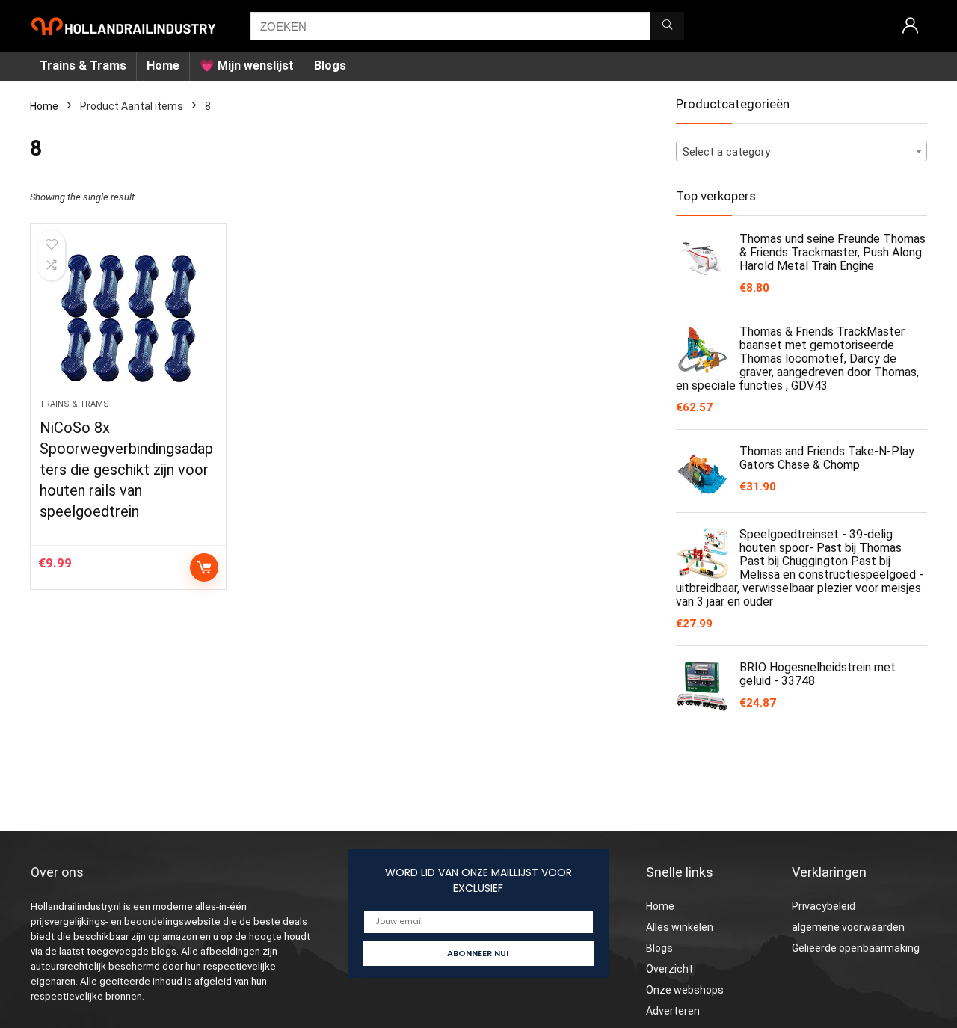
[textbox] (801, 151)
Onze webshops (685, 990)
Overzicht (669, 969)
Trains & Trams (83, 65)
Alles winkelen (679, 927)
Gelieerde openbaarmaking (856, 948)
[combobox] (801, 151)
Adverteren (673, 1011)
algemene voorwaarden (848, 927)
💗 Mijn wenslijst (247, 65)
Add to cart (204, 567)
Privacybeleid (823, 906)
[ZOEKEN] (667, 26)
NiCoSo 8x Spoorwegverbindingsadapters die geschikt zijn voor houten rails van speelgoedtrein (126, 469)
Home (163, 65)
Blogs (330, 65)
